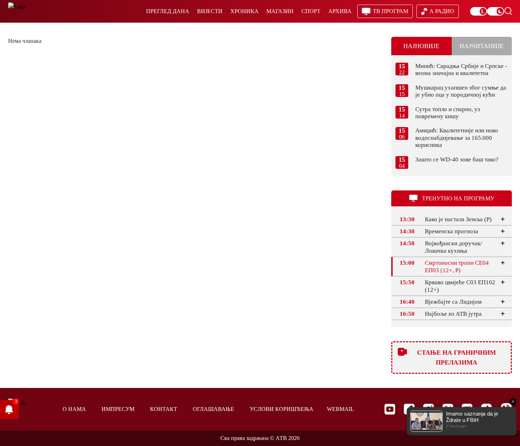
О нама (74, 409)
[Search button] (508, 11)
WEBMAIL (340, 409)
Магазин (280, 11)
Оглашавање (213, 409)
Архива (340, 11)
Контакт (163, 409)
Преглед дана (167, 11)
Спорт (310, 11)
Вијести (210, 11)
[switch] (478, 11)
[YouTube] (390, 409)
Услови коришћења (281, 409)
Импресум (118, 409)
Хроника (244, 11)
